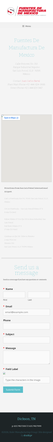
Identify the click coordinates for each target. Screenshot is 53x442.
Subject (8, 334)
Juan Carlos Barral (31, 81)
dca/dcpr (28, 435)
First (5, 300)
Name (8, 289)
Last (30, 300)
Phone (6, 320)
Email (7, 306)
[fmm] (26, 10)
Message (9, 348)
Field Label (10, 369)
